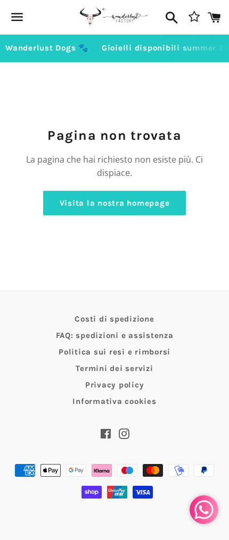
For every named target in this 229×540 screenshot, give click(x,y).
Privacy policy (114, 385)
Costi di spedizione (114, 319)
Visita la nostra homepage (115, 203)
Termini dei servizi (114, 368)
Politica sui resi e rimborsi (114, 352)
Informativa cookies (114, 401)
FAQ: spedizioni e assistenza (115, 335)
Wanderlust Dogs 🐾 (47, 48)
